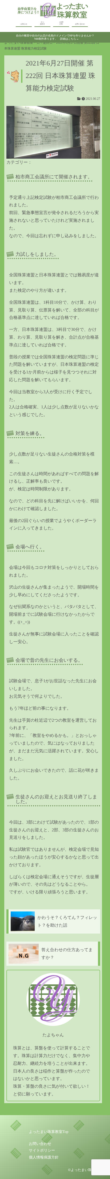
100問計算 (61, 23)
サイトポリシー (42, 1150)
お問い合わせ (80, 24)
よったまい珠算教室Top (48, 1132)
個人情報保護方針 (44, 1157)
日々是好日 (42, 23)
